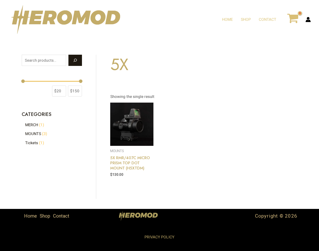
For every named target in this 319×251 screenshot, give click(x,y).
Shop (246, 19)
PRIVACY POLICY (159, 237)
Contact (267, 19)
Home (227, 19)
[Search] (75, 60)
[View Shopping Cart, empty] (293, 19)
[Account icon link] (308, 19)
